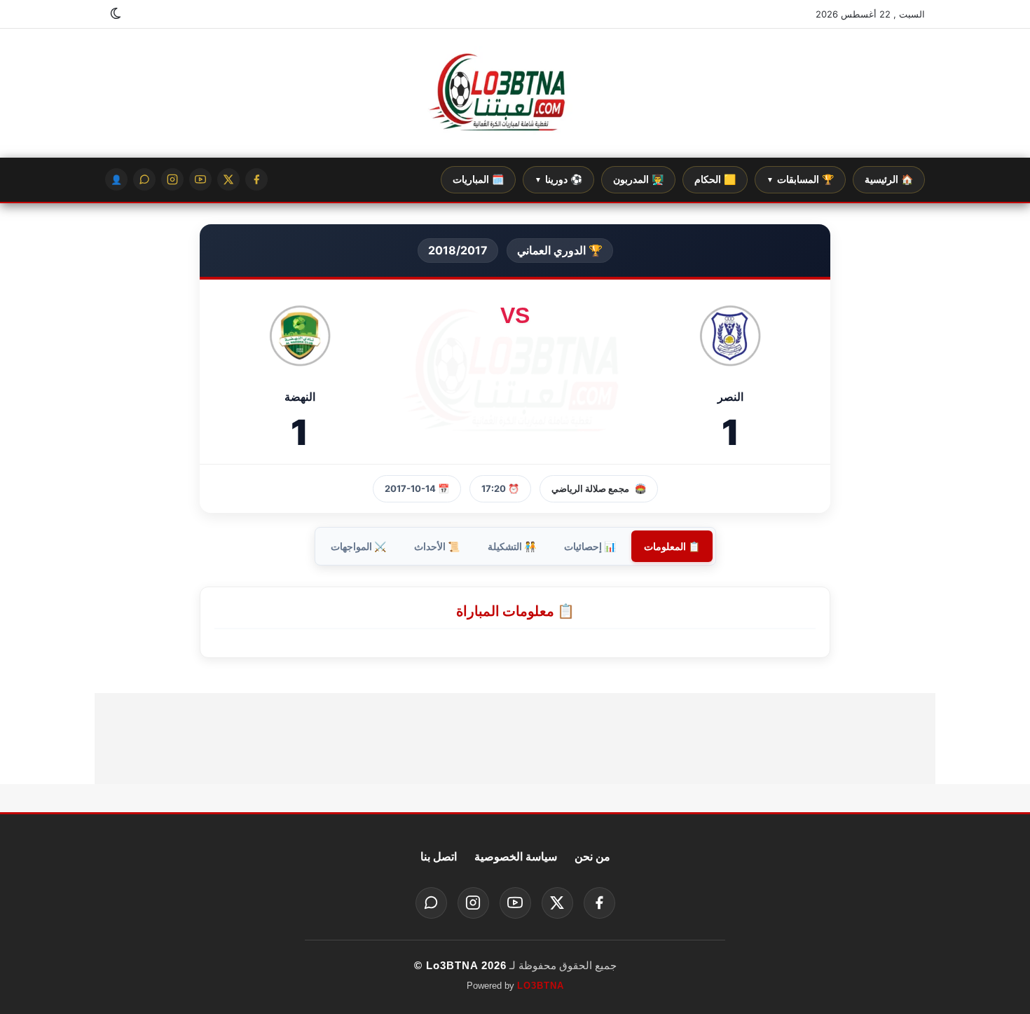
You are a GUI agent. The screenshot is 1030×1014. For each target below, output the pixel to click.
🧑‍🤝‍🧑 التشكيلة (512, 546)
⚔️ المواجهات (358, 546)
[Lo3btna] (515, 93)
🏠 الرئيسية (889, 179)
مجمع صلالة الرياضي (590, 488)
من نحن (592, 857)
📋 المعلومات (672, 546)
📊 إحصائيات (590, 546)
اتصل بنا (438, 857)
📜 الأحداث (437, 546)
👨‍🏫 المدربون (638, 179)
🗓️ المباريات (478, 179)
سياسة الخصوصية (515, 857)
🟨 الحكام (715, 179)
